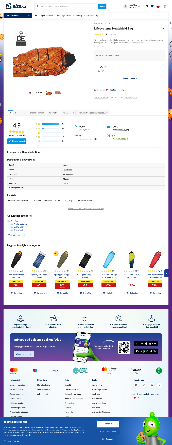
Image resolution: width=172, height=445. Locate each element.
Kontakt (67, 385)
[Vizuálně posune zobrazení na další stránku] (166, 273)
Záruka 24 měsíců (101, 98)
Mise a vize (69, 403)
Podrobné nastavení (108, 431)
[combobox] (66, 6)
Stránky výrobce (131, 98)
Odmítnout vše (108, 439)
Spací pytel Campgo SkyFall (39, 276)
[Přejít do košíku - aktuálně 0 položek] (164, 6)
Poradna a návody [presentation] (36, 113)
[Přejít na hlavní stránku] (16, 6)
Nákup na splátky (17, 403)
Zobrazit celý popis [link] (101, 46)
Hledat (102, 6)
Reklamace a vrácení (18, 394)
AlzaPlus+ (96, 394)
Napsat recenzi (18, 141)
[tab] (10, 112)
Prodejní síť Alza (17, 399)
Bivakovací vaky (92, 16)
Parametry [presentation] (53, 113)
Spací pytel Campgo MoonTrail (16, 276)
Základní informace (72, 394)
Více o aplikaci (22, 354)
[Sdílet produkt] (163, 28)
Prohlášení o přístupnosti (20, 412)
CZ (138, 397)
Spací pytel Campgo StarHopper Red (155, 276)
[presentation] (10, 112)
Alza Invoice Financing (101, 412)
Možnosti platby (16, 390)
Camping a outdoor (64, 16)
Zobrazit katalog (12, 16)
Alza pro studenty (99, 403)
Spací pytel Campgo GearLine (62, 276)
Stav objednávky (43, 385)
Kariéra (67, 408)
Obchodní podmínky (18, 408)
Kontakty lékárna (71, 390)
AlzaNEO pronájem (99, 390)
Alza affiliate (97, 399)
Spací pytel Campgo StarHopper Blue (108, 276)
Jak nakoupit (42, 394)
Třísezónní (18, 230)
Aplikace (68, 417)
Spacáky (79, 16)
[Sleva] (56, 253)
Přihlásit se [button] (132, 7)
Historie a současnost (73, 399)
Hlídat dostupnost (129, 78)
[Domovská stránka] (36, 15)
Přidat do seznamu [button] (116, 90)
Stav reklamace (43, 390)
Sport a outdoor (47, 16)
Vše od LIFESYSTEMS (102, 23)
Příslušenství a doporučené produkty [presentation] (93, 113)
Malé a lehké (19, 227)
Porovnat (101, 90)
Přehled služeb (16, 417)
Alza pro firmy (97, 385)
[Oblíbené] (152, 6)
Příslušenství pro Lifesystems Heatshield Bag (86, 209)
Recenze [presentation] (20, 113)
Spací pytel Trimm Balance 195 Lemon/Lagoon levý (132, 276)
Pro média (68, 412)
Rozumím (108, 424)
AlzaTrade (96, 408)
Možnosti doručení (17, 385)
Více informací (13, 441)
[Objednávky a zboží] (146, 6)
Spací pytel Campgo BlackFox (85, 276)
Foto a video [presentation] (68, 113)
